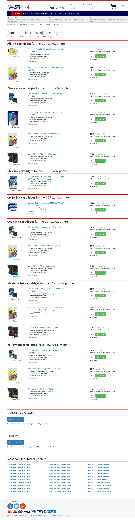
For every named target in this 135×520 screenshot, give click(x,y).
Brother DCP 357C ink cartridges (98, 488)
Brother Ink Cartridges (27, 24)
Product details (32, 61)
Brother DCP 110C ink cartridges (19, 464)
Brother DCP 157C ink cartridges (19, 473)
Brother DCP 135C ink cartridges (98, 467)
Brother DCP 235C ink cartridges (59, 479)
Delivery (85, 5)
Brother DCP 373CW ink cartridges (99, 491)
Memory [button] (71, 13)
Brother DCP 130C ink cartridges (59, 467)
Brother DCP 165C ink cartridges (98, 473)
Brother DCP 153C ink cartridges (98, 470)
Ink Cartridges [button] (16, 13)
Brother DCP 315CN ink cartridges (99, 482)
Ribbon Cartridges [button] (41, 13)
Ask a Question (15, 419)
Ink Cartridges (11, 24)
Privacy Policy (23, 515)
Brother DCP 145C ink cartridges (19, 470)
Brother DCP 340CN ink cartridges (60, 485)
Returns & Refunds (64, 515)
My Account (92, 5)
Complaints (53, 515)
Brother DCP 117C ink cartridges (98, 464)
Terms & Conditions (36, 515)
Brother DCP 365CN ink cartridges (60, 491)
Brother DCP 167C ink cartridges (19, 476)
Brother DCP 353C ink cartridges (59, 488)
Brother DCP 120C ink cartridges (19, 467)
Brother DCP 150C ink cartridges (59, 470)
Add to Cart (100, 56)
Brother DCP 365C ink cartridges (19, 491)
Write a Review (15, 442)
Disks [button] (59, 13)
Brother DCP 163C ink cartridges (59, 473)
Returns (72, 5)
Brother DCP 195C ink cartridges (98, 476)
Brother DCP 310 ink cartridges (98, 479)
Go (92, 8)
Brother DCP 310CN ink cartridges (20, 482)
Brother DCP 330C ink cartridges (19, 485)
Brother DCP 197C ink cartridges (19, 479)
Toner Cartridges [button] (28, 13)
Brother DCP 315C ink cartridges (59, 482)
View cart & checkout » (120, 7)
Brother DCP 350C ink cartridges (19, 488)
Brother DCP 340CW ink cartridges (99, 485)
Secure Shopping (12, 515)
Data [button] (65, 13)
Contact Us (78, 5)
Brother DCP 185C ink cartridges (59, 476)
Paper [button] (78, 13)
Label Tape (52, 13)
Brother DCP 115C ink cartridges (59, 464)
